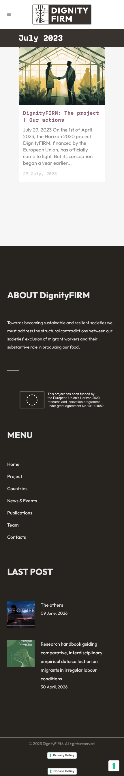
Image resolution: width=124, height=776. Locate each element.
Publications (19, 513)
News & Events (22, 500)
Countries (17, 488)
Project (14, 476)
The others (52, 605)
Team (13, 525)
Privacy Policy (63, 755)
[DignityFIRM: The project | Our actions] (62, 76)
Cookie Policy (63, 771)
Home (13, 464)
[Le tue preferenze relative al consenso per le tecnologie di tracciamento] (113, 765)
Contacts (16, 537)
